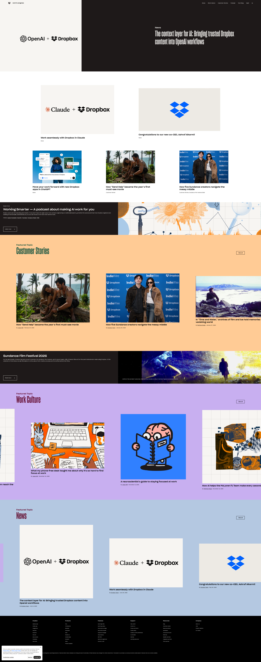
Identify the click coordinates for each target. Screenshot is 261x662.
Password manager (102, 632)
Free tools (35, 641)
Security (34, 634)
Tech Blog (241, 3)
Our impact (198, 630)
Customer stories (166, 626)
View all (240, 253)
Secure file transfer (102, 630)
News (203, 3)
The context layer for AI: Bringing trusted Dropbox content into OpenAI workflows (194, 38)
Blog (164, 623)
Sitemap (132, 637)
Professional (68, 626)
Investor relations (199, 628)
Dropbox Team (111, 327)
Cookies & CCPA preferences (136, 632)
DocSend (67, 639)
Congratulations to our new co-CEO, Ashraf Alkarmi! (167, 134)
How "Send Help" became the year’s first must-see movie (47, 324)
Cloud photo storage (102, 628)
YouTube (24, 217)
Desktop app (35, 623)
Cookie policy (133, 630)
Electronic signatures (102, 639)
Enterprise (67, 630)
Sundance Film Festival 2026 (197, 192)
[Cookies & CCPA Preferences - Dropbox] (22, 653)
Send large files (101, 623)
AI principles (133, 634)
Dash (247, 3)
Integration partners (167, 639)
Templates (35, 639)
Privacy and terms (134, 628)
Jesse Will (125, 484)
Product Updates (68, 643)
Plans (66, 641)
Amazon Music (32, 217)
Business (67, 628)
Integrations (35, 628)
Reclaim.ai (67, 634)
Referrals (165, 634)
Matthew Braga (201, 325)
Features (34, 630)
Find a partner (166, 641)
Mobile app (35, 626)
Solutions (35, 632)
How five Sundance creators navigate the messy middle (136, 324)
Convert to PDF (101, 641)
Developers (165, 630)
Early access (35, 637)
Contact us (132, 626)
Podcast (233, 3)
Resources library (167, 628)
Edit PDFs (100, 637)
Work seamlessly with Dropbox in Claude (63, 138)
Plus (66, 623)
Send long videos (101, 626)
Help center (133, 623)
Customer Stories (223, 3)
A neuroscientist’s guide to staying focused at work (149, 481)
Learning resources (134, 639)
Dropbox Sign (68, 637)
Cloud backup (101, 634)
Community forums (167, 632)
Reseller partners (167, 637)
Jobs (197, 626)
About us (198, 623)
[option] (45, 301)
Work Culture (211, 3)
